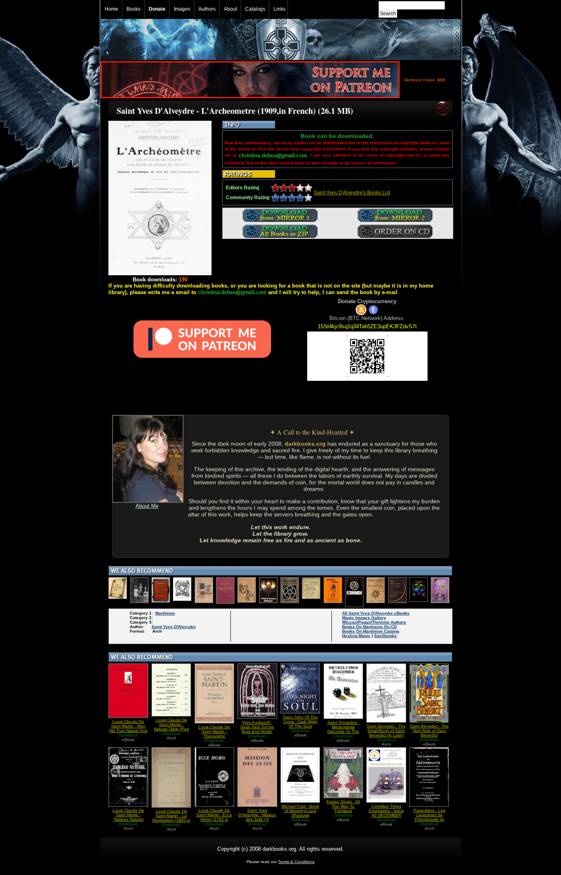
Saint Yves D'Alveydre (174, 626)
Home (111, 9)
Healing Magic (356, 635)
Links (279, 9)
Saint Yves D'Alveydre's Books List (352, 193)
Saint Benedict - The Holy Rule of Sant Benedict (429, 730)
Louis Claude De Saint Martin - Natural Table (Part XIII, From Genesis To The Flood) (171, 729)
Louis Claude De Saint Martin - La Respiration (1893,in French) (171, 818)
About (230, 9)
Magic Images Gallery (364, 617)
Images (182, 9)
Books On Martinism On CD (369, 626)
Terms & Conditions (296, 861)
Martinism (165, 613)
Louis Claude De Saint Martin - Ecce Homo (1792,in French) (214, 817)
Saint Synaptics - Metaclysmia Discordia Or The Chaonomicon (343, 729)
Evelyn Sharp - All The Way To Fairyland (343, 806)
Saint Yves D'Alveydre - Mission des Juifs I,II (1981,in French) (257, 817)
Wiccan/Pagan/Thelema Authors (374, 622)
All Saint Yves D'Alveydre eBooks (375, 613)
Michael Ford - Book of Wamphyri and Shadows (300, 810)
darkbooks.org (305, 443)
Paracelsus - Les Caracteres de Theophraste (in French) (429, 817)
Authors (207, 9)
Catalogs (255, 9)
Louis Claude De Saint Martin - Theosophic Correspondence (214, 734)
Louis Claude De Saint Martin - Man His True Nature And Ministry (128, 728)
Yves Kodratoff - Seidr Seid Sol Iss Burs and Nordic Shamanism (257, 729)
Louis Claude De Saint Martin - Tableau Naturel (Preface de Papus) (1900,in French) (128, 819)
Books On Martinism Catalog (370, 631)
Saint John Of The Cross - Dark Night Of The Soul (300, 721)
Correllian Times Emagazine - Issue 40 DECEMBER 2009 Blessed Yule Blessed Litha (386, 815)
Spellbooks (385, 635)
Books (133, 9)
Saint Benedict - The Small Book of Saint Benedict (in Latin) (386, 730)
